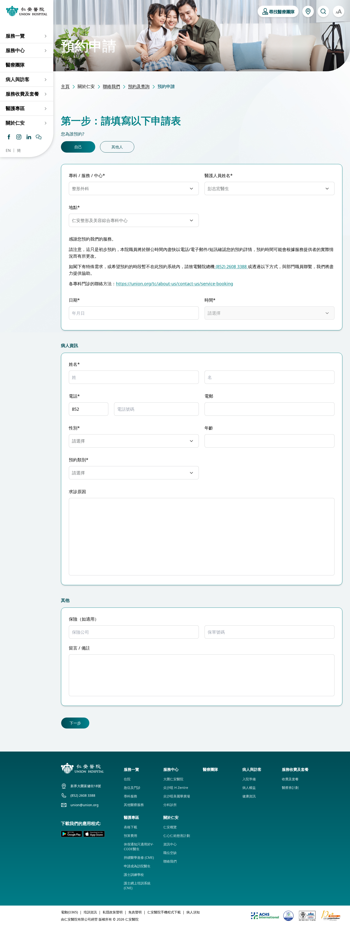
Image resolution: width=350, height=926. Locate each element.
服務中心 (15, 50)
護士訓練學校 (134, 874)
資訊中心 (170, 844)
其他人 (117, 147)
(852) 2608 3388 (231, 266)
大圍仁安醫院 (173, 779)
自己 (78, 147)
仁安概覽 (170, 827)
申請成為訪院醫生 (137, 866)
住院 (127, 779)
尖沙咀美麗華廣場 (176, 796)
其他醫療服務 (134, 804)
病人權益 (249, 787)
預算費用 (130, 835)
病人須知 (193, 912)
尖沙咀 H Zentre (175, 787)
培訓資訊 (90, 912)
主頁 (65, 86)
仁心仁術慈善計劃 (176, 835)
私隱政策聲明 (113, 912)
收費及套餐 (290, 779)
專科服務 (130, 796)
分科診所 (170, 804)
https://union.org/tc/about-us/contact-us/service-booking (174, 283)
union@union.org (84, 805)
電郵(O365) (69, 912)
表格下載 (130, 827)
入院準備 (249, 779)
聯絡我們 (111, 86)
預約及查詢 (139, 86)
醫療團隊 (15, 65)
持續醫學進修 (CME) (139, 857)
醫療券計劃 (290, 787)
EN (8, 150)
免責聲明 (135, 912)
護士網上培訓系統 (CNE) (137, 885)
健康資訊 (249, 796)
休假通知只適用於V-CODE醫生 (139, 846)
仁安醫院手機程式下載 (164, 912)
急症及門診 (132, 787)
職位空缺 (170, 852)
